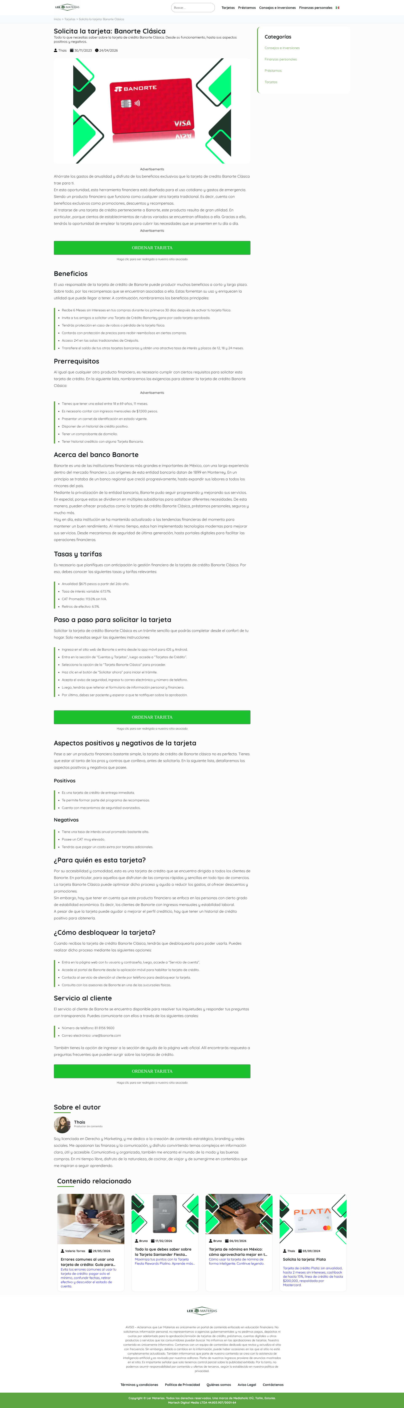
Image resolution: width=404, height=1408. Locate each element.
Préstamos (247, 7)
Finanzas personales (315, 7)
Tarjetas (228, 7)
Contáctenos (273, 1385)
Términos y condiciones (139, 1385)
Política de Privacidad (182, 1385)
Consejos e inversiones (277, 7)
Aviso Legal (247, 1385)
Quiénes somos (219, 1385)
